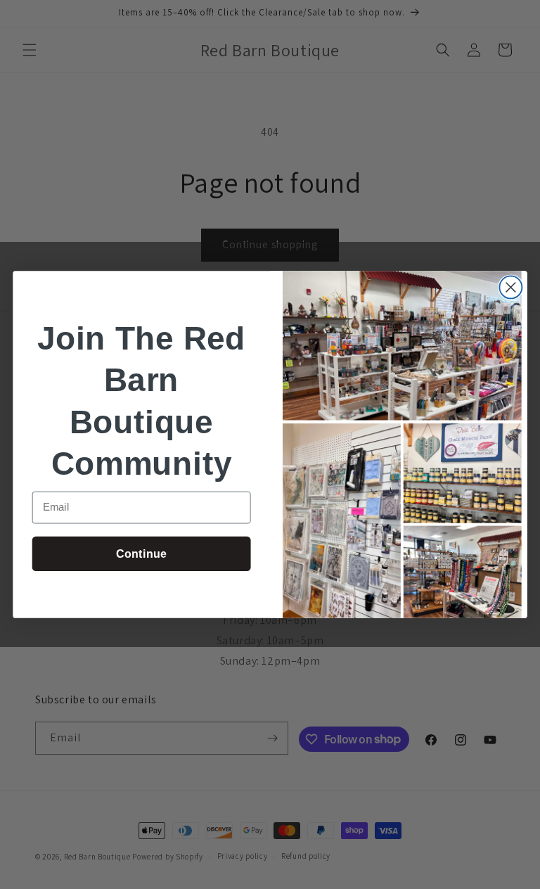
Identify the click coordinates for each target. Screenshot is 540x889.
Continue (141, 553)
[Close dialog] (510, 287)
